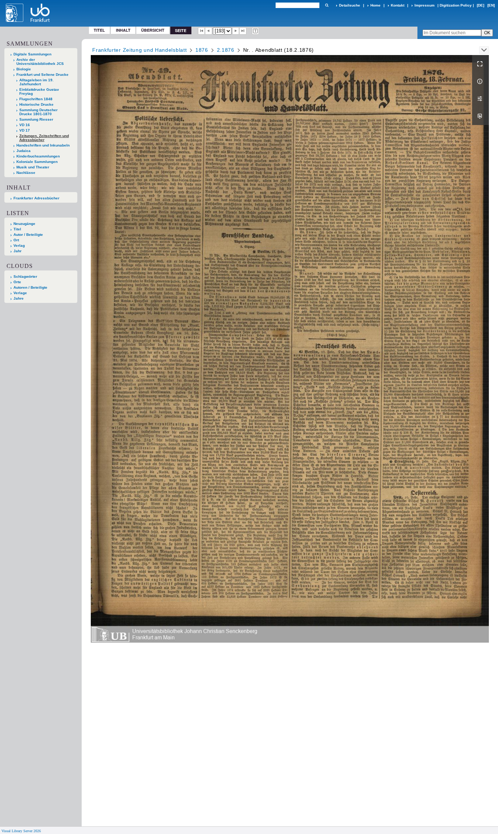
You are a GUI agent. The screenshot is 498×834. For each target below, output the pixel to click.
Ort (16, 240)
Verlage (20, 293)
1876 (201, 50)
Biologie (23, 69)
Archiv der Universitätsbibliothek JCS (40, 62)
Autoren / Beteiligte (30, 287)
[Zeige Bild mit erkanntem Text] (255, 31)
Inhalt (123, 30)
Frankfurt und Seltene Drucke (42, 75)
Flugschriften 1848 (35, 99)
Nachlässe (25, 173)
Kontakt (397, 5)
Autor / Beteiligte (28, 235)
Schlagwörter (25, 276)
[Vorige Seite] (208, 31)
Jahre (18, 298)
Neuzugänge (24, 224)
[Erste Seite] (201, 31)
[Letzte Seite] (242, 31)
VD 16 (24, 125)
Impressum (425, 5)
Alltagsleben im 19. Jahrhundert (36, 82)
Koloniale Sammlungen (37, 162)
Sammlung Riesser (36, 119)
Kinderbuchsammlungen (38, 156)
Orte (17, 282)
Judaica (23, 151)
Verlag (19, 245)
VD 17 (24, 130)
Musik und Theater (32, 167)
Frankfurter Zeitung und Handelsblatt (139, 50)
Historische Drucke (36, 104)
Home (375, 5)
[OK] (326, 5)
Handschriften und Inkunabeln (43, 145)
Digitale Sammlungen (32, 54)
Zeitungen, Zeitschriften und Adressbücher (44, 138)
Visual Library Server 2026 (21, 831)
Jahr (17, 251)
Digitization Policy (456, 5)
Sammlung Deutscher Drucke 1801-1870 (38, 112)
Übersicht (152, 30)
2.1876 (225, 50)
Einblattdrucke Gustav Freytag (39, 91)
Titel (99, 30)
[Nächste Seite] (236, 31)
